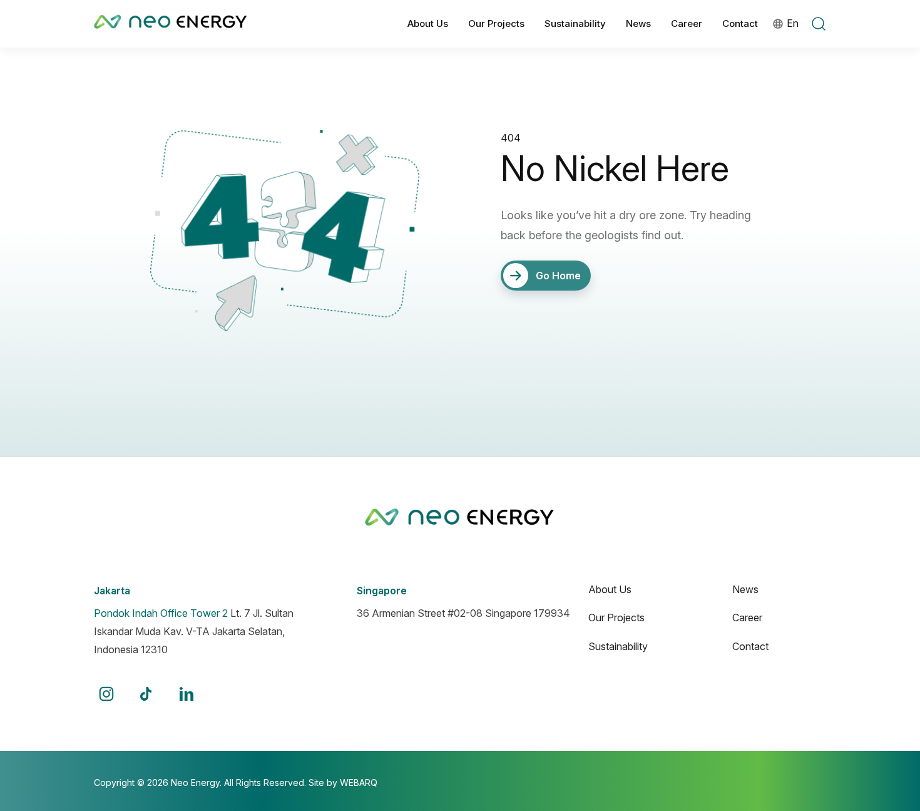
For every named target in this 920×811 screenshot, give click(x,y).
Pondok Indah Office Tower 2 (161, 613)
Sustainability (618, 646)
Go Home (558, 275)
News (745, 589)
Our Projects (616, 617)
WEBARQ (358, 782)
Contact (750, 646)
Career (747, 617)
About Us (609, 589)
